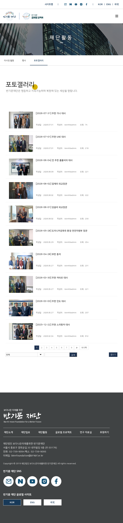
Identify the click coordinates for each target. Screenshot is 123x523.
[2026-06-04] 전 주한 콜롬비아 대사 (54, 160)
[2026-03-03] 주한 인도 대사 (51, 301)
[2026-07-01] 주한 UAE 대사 (51, 137)
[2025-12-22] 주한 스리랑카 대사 (53, 324)
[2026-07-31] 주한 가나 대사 (51, 113)
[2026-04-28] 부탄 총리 (48, 254)
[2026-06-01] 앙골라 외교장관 (51, 207)
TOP (111, 516)
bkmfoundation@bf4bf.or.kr (27, 455)
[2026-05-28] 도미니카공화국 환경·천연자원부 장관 (61, 231)
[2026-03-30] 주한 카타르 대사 (52, 278)
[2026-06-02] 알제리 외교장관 (51, 184)
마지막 (84, 348)
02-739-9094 (16, 451)
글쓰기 (113, 355)
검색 (73, 355)
